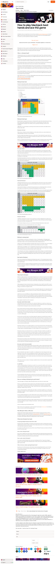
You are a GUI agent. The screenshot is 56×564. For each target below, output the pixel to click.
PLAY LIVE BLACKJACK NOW (24, 78)
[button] (51, 10)
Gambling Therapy (34, 528)
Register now (35, 44)
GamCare (24, 528)
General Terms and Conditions (46, 522)
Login (48, 1)
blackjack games (44, 406)
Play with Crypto (35, 40)
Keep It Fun (28, 528)
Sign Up (53, 1)
